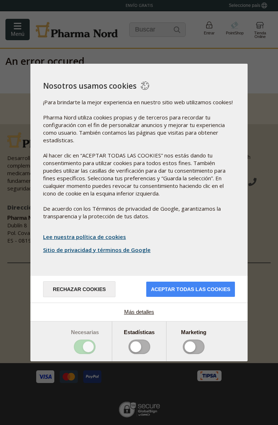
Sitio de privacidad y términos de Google (97, 249)
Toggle (85, 347)
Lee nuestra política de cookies (84, 236)
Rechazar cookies (79, 289)
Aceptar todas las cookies (190, 289)
